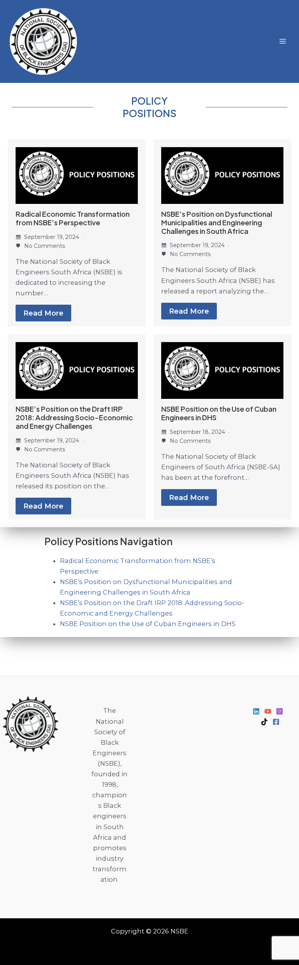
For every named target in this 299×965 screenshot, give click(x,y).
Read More (43, 313)
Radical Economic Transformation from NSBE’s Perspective (73, 218)
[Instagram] (279, 711)
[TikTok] (264, 721)
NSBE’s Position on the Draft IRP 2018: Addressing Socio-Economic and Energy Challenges (74, 417)
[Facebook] (276, 721)
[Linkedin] (256, 711)
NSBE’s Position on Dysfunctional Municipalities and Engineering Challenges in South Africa (216, 222)
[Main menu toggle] (282, 41)
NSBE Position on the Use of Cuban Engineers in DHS (218, 413)
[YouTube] (267, 711)
